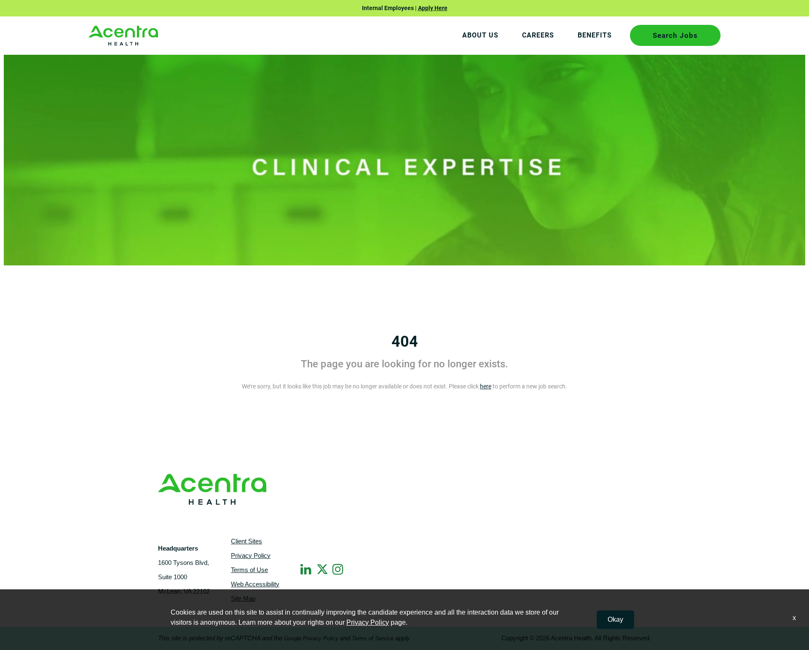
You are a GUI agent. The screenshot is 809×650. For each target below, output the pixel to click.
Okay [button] (615, 619)
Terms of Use (249, 569)
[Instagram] (338, 569)
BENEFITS (595, 35)
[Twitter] (322, 568)
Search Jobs (675, 35)
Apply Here (432, 8)
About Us (480, 35)
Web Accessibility (255, 584)
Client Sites (246, 541)
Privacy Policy (251, 555)
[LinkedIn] (306, 569)
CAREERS (538, 35)
